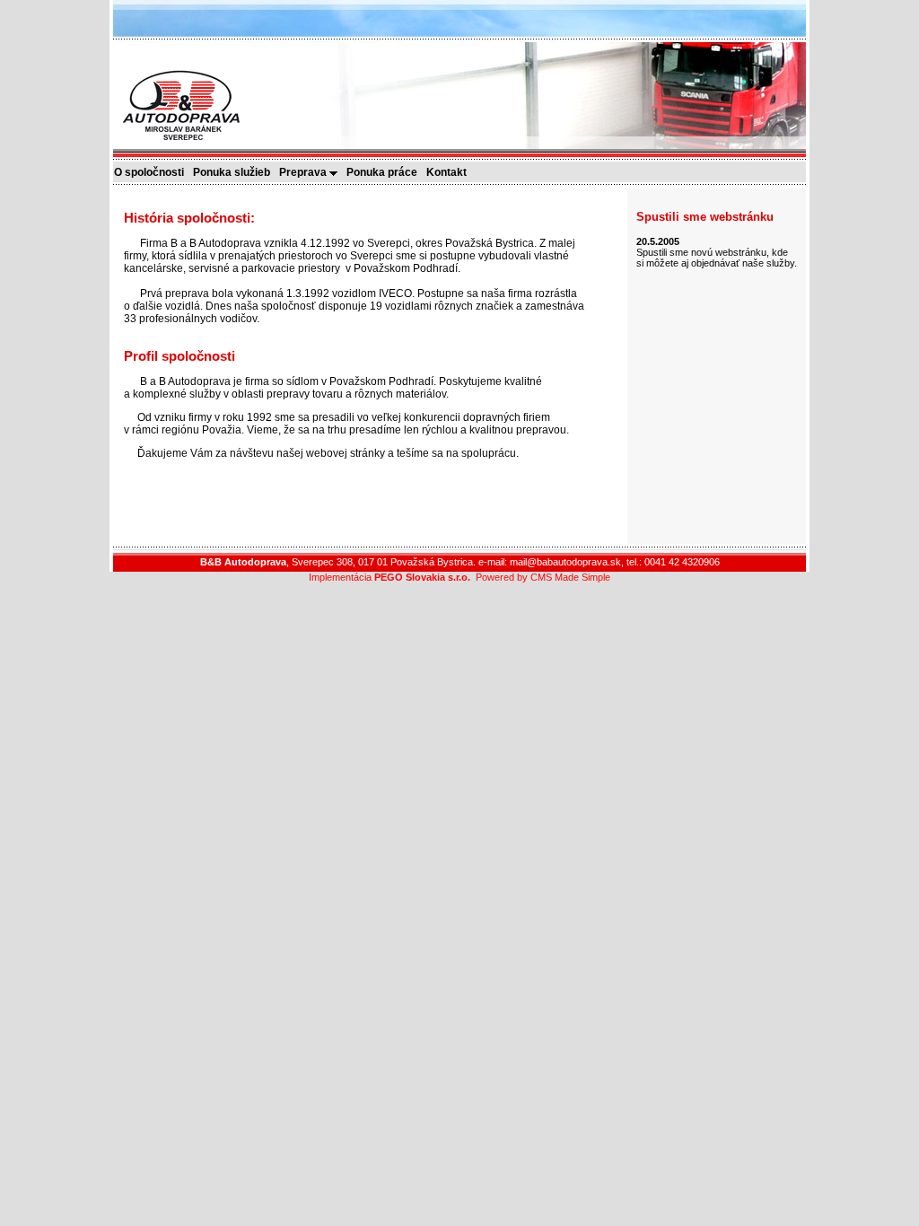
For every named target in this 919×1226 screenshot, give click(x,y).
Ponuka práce (385, 172)
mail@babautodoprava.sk (565, 561)
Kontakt (450, 172)
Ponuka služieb (235, 172)
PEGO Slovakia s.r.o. (422, 577)
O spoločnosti (153, 172)
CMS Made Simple (570, 577)
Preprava (304, 172)
